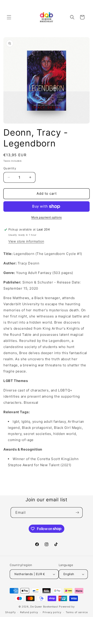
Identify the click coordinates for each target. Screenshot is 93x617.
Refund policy (29, 612)
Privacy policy (52, 612)
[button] (9, 17)
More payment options (46, 217)
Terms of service (77, 612)
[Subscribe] (77, 512)
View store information (26, 241)
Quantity (9, 168)
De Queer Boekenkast (44, 606)
